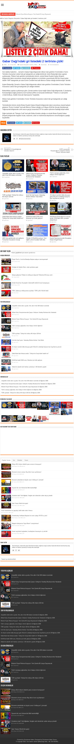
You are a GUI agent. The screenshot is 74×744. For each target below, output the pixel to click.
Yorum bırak (43, 64)
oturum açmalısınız (29, 252)
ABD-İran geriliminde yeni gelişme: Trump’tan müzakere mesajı (13, 239)
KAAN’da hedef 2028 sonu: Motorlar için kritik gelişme (34, 217)
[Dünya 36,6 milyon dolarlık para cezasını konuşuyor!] (6, 466)
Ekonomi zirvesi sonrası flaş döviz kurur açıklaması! (26, 472)
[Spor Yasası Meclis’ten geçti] (6, 505)
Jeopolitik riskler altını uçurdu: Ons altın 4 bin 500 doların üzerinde (13, 174)
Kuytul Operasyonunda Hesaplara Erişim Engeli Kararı (60, 239)
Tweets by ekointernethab (8, 559)
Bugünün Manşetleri (14, 18)
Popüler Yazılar (6, 460)
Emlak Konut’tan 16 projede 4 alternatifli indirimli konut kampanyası (31, 283)
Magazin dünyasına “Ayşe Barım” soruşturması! (25, 523)
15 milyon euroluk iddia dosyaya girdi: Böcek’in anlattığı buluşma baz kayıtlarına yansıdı (60, 196)
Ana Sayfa (5, 18)
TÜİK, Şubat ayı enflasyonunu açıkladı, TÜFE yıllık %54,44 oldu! (30, 290)
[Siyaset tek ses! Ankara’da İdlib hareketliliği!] (6, 490)
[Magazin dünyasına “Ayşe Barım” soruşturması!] (6, 526)
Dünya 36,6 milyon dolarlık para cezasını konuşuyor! (26, 464)
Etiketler (19, 460)
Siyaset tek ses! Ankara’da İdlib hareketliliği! (24, 487)
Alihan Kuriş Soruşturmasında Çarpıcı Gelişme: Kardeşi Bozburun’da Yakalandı (35, 175)
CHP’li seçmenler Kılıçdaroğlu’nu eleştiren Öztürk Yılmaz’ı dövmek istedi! (60, 150)
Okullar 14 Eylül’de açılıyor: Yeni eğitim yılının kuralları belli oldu (36, 239)
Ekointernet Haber (29, 739)
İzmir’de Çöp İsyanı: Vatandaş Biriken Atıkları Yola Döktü (35, 195)
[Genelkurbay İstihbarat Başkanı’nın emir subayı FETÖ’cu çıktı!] (6, 518)
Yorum (26, 460)
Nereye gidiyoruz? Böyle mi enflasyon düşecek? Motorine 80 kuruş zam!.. (32, 275)
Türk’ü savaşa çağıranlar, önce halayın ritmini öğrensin (59, 173)
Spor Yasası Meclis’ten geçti (20, 503)
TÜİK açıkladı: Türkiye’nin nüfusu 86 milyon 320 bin (12, 195)
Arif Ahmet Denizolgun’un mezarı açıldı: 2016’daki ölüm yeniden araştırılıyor (60, 218)
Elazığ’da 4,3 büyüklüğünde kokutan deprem (12, 149)
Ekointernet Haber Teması (49, 739)
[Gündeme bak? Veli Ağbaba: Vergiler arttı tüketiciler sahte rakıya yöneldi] (6, 498)
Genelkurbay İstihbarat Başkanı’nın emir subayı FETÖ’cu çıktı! (29, 515)
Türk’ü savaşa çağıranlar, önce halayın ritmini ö (28, 14)
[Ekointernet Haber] (37, 5)
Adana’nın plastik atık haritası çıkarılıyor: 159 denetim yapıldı (29, 367)
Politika (35, 64)
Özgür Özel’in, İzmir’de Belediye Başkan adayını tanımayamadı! (30, 259)
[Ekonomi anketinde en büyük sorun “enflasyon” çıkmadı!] (6, 482)
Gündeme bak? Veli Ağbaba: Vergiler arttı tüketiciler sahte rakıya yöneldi (32, 495)
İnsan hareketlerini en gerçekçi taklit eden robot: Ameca (16, 510)
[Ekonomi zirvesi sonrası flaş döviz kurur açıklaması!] (6, 474)
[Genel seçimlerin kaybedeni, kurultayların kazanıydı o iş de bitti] (6, 534)
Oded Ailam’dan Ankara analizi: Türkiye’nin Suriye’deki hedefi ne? (12, 217)
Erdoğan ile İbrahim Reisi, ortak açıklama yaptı (25, 267)
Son (14, 460)
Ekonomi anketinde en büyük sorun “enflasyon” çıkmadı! (27, 480)
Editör (5, 64)
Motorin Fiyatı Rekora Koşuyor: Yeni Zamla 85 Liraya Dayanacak (30, 319)
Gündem (31, 64)
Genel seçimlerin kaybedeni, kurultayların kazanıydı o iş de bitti (29, 531)
